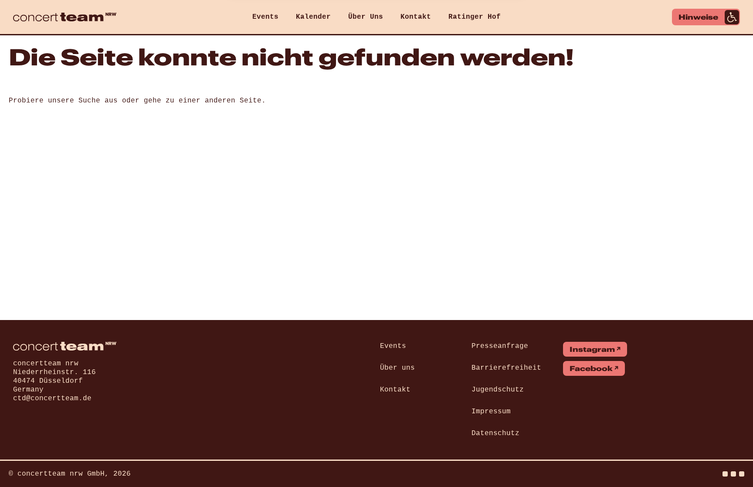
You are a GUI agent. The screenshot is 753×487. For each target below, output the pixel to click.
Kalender (313, 17)
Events (265, 17)
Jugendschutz (497, 390)
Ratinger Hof (474, 17)
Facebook (591, 368)
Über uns (397, 368)
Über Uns (365, 17)
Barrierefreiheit (506, 368)
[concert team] (64, 17)
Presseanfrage (499, 346)
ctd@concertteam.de (52, 398)
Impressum (491, 411)
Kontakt (415, 17)
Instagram (592, 349)
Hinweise (698, 17)
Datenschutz (495, 433)
